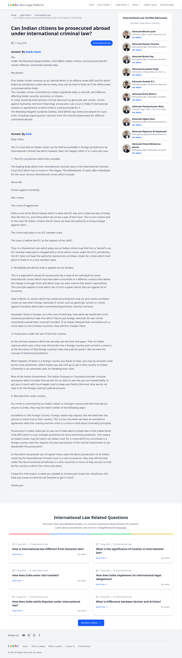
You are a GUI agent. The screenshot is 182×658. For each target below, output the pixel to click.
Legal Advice (121, 4)
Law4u (39, 652)
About (135, 4)
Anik (29, 134)
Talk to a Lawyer (38, 646)
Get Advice (136, 37)
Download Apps (167, 4)
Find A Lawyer (103, 4)
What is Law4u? (55, 646)
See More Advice (89, 622)
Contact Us (70, 646)
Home (91, 4)
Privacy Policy (84, 646)
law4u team (33, 52)
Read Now (16, 554)
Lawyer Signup (150, 4)
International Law (43, 15)
